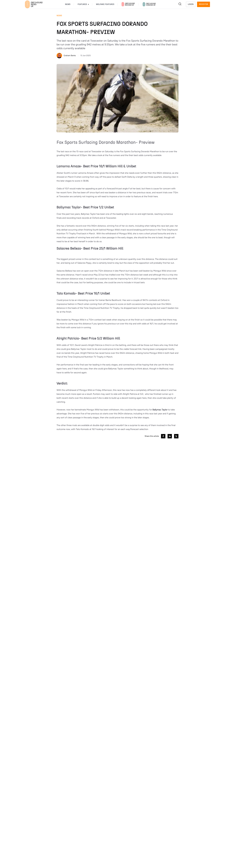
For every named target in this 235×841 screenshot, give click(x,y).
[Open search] (181, 4)
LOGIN (191, 4)
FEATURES (83, 4)
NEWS (67, 4)
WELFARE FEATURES (105, 4)
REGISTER (203, 4)
